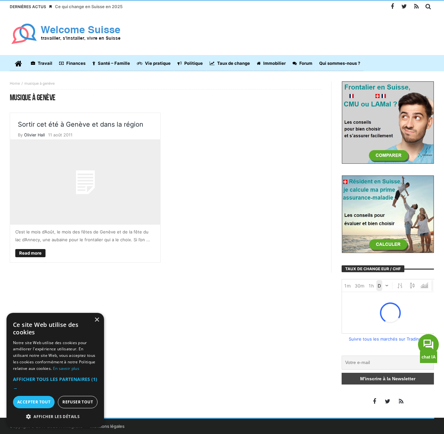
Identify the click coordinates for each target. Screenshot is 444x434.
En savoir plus (66, 368)
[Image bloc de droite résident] (388, 213)
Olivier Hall (34, 135)
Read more (30, 253)
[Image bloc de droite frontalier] (388, 122)
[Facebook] (392, 7)
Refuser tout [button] (77, 402)
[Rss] (416, 7)
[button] (55, 383)
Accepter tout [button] (33, 402)
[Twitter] (404, 7)
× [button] (96, 319)
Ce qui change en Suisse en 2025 (89, 6)
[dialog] (55, 370)
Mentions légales (107, 426)
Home (15, 83)
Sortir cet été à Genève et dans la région (80, 124)
